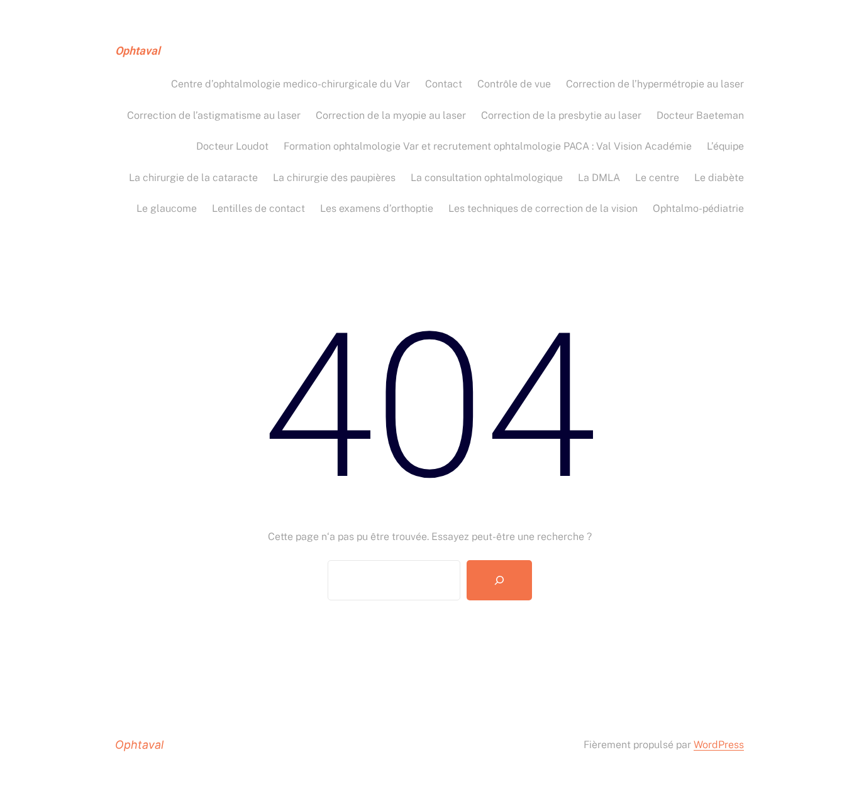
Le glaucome (166, 208)
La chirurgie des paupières (334, 178)
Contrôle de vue (514, 84)
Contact (443, 84)
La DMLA (599, 178)
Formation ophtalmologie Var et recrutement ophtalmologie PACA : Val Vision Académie (488, 146)
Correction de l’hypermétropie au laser (655, 84)
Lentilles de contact (258, 208)
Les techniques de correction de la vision (543, 208)
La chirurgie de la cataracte (193, 178)
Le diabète (719, 178)
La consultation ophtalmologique (487, 178)
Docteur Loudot (232, 146)
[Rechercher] (499, 580)
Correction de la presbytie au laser (561, 115)
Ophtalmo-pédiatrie (698, 208)
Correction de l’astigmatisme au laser (214, 115)
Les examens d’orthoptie (376, 208)
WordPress (719, 745)
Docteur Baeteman (700, 115)
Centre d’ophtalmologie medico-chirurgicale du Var (290, 84)
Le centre (657, 178)
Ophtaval (137, 51)
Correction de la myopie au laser (391, 115)
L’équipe (725, 146)
